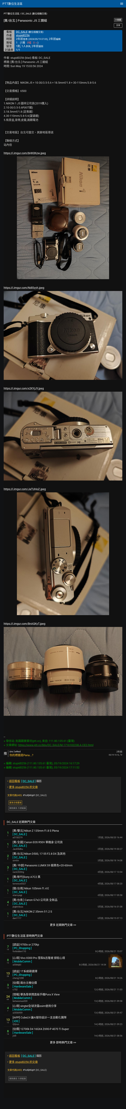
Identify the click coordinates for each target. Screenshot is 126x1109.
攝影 (24, 781)
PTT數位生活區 (11, 13)
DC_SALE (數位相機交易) (34, 13)
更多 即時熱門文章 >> (63, 1042)
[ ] (20, 834)
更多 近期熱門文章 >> (63, 925)
